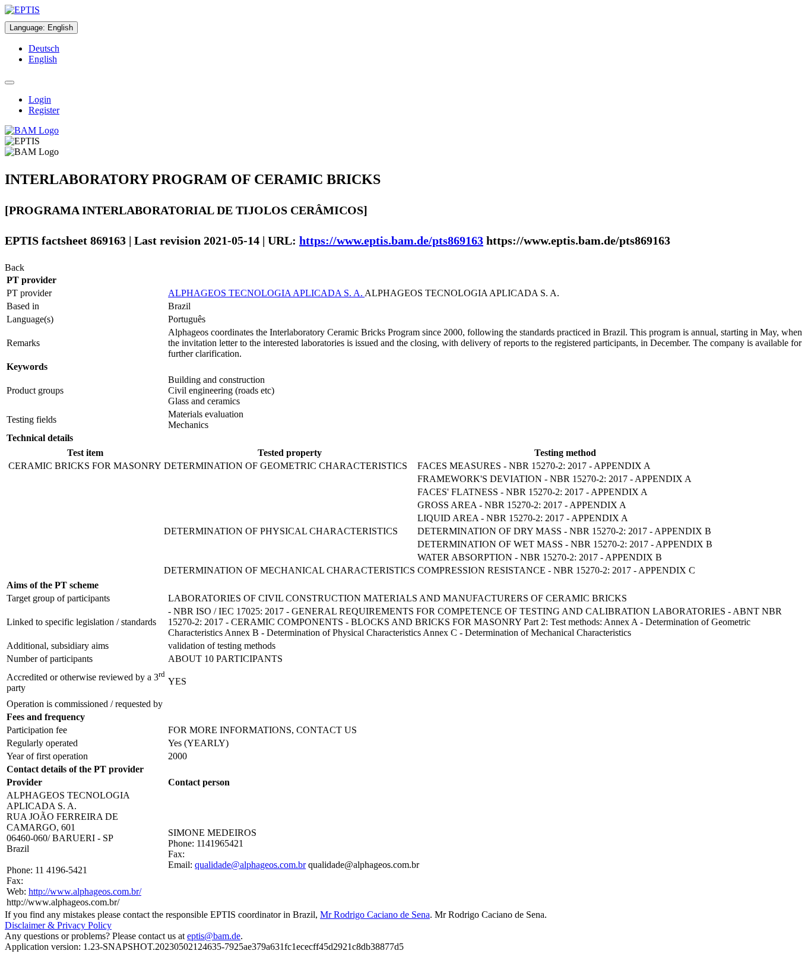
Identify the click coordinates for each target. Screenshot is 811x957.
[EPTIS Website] (22, 10)
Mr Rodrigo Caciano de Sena (375, 915)
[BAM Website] (32, 130)
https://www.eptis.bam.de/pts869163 (391, 240)
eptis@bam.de (213, 936)
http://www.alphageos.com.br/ (84, 891)
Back (14, 267)
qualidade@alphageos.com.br (250, 865)
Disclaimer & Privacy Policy (58, 925)
